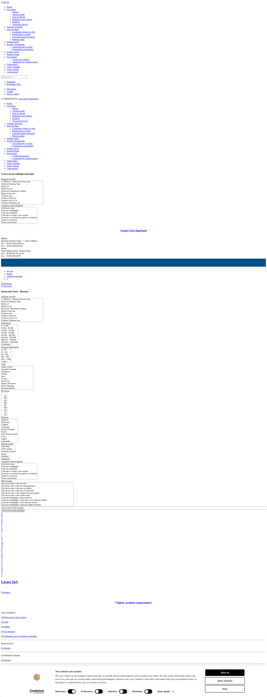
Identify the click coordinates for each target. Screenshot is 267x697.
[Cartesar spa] (22, 196)
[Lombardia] (9, 441)
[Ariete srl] (22, 186)
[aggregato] (5, 459)
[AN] (4, 398)
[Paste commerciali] (19, 222)
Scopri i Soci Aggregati (134, 230)
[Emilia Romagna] (9, 429)
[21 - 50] (6, 352)
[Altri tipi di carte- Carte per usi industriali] (37, 491)
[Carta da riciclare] (8, 451)
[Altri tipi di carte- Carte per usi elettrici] (37, 488)
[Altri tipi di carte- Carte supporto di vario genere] (37, 493)
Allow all (225, 672)
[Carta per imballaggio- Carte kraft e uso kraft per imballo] (37, 500)
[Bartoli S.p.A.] (22, 189)
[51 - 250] (6, 355)
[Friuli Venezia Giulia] (9, 434)
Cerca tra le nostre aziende (13, 511)
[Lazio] (9, 436)
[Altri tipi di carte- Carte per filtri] (37, 484)
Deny (224, 689)
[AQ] (4, 401)
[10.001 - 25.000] (9, 330)
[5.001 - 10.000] (9, 328)
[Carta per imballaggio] (19, 210)
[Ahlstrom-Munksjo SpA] (22, 184)
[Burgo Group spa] (22, 193)
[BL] (4, 405)
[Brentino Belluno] (17, 388)
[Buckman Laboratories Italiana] (22, 191)
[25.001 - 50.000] (9, 333)
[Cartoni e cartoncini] (19, 220)
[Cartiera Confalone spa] (22, 203)
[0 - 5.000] (9, 326)
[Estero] (9, 432)
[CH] (4, 415)
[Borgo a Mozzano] (17, 383)
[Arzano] (17, 379)
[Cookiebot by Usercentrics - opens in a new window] (37, 692)
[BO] (4, 408)
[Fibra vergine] (8, 449)
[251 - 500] (6, 357)
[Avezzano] (17, 381)
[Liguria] (9, 439)
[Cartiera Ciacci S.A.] (22, 200)
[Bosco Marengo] (17, 386)
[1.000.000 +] (9, 345)
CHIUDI (5, 2)
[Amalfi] (17, 374)
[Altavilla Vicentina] (17, 369)
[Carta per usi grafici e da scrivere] (19, 215)
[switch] (99, 691)
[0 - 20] (6, 350)
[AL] (4, 396)
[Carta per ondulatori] (19, 213)
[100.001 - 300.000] (9, 337)
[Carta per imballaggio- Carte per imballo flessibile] (37, 505)
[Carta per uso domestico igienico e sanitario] (19, 218)
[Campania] (9, 427)
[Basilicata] (9, 422)
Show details (163, 691)
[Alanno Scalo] (17, 367)
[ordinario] (5, 456)
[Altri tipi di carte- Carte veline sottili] (37, 495)
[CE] (4, 412)
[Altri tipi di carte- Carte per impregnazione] (37, 486)
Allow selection (224, 681)
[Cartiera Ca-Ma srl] (22, 198)
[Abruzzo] (9, 420)
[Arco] (17, 376)
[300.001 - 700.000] (9, 340)
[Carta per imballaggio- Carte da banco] (37, 498)
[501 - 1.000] (6, 359)
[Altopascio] (17, 372)
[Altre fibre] (8, 446)
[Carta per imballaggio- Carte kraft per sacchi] (37, 502)
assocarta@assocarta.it (28, 99)
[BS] (4, 410)
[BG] (4, 403)
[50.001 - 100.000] (9, 335)
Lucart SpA (9, 582)
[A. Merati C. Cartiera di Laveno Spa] (22, 182)
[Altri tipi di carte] (19, 208)
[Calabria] (9, 425)
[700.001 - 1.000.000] (9, 342)
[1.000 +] (6, 362)
